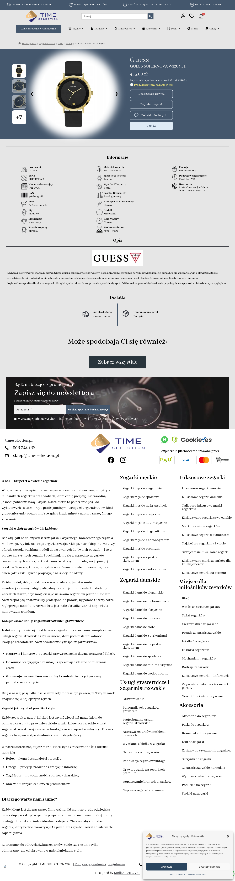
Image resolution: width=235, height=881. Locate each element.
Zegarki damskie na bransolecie (146, 601)
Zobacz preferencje (209, 866)
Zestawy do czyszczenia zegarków (206, 750)
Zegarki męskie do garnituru (144, 531)
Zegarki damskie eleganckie (143, 592)
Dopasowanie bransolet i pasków (147, 782)
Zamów (151, 125)
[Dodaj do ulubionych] (134, 115)
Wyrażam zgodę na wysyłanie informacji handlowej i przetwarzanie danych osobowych (78, 419)
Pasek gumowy (112, 196)
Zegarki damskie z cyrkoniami (145, 635)
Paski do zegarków (195, 725)
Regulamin (116, 864)
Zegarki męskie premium (141, 549)
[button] (228, 836)
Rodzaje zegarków (195, 667)
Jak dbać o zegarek (195, 641)
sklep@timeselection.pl (36, 455)
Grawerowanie (134, 699)
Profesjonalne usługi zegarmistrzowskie (138, 721)
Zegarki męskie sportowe (141, 497)
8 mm (107, 188)
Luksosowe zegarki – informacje (205, 676)
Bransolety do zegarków (199, 733)
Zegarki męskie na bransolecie (145, 505)
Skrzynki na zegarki (196, 759)
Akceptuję (166, 866)
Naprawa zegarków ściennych (145, 790)
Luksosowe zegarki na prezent (204, 573)
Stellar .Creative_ (127, 873)
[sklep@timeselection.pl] (7, 455)
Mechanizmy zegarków (199, 658)
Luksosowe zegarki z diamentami (206, 535)
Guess (139, 60)
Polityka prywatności (177, 874)
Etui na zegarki (193, 742)
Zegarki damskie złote (139, 627)
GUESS (33, 170)
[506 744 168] (7, 448)
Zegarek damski (38, 205)
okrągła (33, 231)
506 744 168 (24, 448)
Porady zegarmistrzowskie (201, 633)
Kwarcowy (35, 222)
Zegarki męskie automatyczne (145, 523)
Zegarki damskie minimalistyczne (148, 665)
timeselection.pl (19, 440)
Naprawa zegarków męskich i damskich (144, 733)
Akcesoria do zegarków (199, 716)
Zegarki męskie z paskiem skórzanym (141, 559)
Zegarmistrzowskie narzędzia (203, 768)
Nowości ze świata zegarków (202, 696)
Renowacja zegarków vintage (144, 761)
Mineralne (110, 213)
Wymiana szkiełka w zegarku (144, 744)
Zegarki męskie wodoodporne (145, 569)
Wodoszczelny (187, 170)
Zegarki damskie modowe (141, 618)
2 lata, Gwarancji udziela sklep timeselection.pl (193, 189)
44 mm (108, 179)
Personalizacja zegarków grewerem (141, 709)
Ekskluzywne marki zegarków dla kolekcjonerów (206, 562)
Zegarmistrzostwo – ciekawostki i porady (206, 686)
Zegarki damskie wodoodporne (145, 673)
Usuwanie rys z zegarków (141, 752)
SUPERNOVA (36, 179)
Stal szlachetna (112, 170)
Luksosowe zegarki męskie (201, 488)
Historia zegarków (195, 650)
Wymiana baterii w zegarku (202, 776)
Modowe (34, 213)
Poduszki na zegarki (196, 785)
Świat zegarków (193, 615)
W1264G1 (34, 188)
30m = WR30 (111, 231)
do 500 (69, 43)
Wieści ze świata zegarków (201, 607)
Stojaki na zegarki (195, 793)
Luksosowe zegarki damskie (202, 497)
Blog (185, 598)
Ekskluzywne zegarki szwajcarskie (207, 518)
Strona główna (29, 43)
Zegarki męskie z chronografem (146, 540)
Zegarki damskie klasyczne (142, 610)
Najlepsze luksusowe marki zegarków (202, 507)
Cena (60, 43)
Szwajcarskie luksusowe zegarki (205, 552)
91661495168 (36, 196)
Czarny (108, 205)
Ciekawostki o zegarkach (200, 624)
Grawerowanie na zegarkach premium (144, 771)
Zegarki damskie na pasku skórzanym (142, 646)
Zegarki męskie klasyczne (141, 514)
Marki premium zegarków (201, 526)
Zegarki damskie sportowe (142, 656)
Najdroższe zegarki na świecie (204, 543)
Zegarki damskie (47, 43)
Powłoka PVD (187, 179)
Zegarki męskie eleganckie (142, 488)
